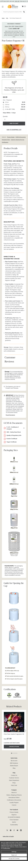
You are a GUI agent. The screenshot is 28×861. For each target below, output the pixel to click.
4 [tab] (15, 753)
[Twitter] (7, 830)
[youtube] (17, 830)
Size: (7, 100)
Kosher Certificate (12, 438)
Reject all (14, 855)
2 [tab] (12, 753)
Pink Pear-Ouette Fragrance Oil (14, 734)
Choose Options (14, 746)
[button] (24, 12)
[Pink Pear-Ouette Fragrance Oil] (14, 722)
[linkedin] (21, 830)
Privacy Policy (6, 848)
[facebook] (14, 830)
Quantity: (5, 116)
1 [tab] (11, 753)
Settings (14, 851)
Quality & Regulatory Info (14, 435)
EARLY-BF (17, 1)
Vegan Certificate (12, 442)
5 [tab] (16, 753)
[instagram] (10, 830)
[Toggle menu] (2, 6)
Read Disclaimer (10, 415)
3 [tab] (14, 753)
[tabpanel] (14, 730)
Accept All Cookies (14, 858)
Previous (2, 730)
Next (25, 730)
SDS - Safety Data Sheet (14, 432)
